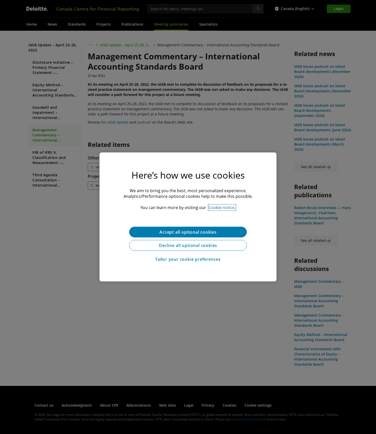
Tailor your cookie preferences (188, 259)
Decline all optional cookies (188, 245)
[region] (188, 217)
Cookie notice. (222, 207)
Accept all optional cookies (188, 232)
